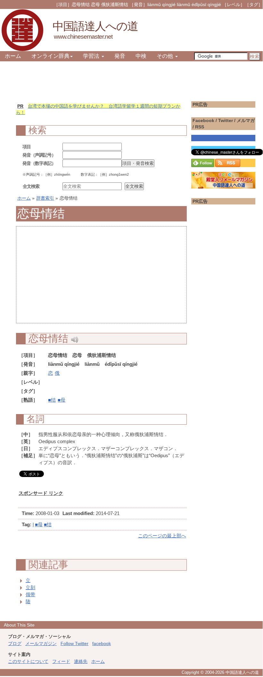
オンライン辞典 (50, 56)
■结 (52, 400)
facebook (101, 643)
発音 (119, 56)
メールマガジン (41, 643)
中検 (141, 56)
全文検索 (31, 186)
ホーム (13, 56)
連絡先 (80, 661)
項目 (26, 146)
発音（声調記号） (39, 155)
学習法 (92, 56)
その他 (166, 56)
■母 (61, 400)
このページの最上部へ (162, 535)
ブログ (14, 643)
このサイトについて (28, 661)
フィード (61, 661)
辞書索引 (45, 198)
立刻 (30, 587)
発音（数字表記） (39, 163)
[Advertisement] (101, 278)
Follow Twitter (74, 643)
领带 (30, 594)
